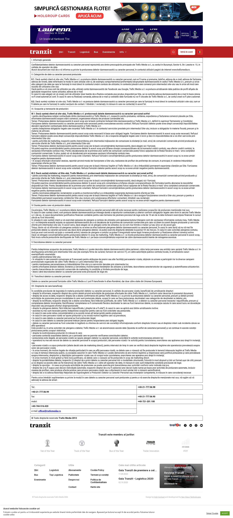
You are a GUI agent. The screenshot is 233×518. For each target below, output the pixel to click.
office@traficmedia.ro (49, 411)
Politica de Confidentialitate (98, 481)
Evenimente (109, 52)
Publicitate (73, 475)
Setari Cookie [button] (212, 513)
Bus (96, 52)
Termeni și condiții (99, 475)
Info (122, 52)
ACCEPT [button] (225, 513)
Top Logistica (56, 475)
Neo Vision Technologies (191, 497)
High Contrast (159, 497)
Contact (72, 487)
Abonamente (74, 470)
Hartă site (95, 487)
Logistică (84, 52)
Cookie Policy (97, 470)
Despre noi (73, 479)
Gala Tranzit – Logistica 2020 (136, 478)
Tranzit (71, 52)
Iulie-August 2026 (184, 467)
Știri (61, 52)
